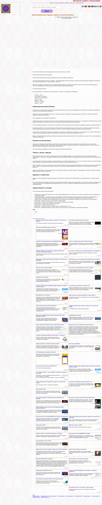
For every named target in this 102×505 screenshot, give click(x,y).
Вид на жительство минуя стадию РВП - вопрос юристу (82, 295)
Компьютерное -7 (87, 496)
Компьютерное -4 (62, 496)
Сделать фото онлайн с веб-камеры (77, 449)
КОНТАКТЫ (72, 2)
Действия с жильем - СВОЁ (75, 425)
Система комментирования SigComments (38, 218)
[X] (86, 6)
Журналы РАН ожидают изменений (44, 458)
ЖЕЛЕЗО (52, 2)
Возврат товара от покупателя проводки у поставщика (49, 433)
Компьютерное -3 (53, 496)
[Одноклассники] (84, 6)
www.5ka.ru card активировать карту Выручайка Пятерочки (50, 241)
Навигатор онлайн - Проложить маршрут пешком (47, 343)
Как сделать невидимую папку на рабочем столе (80, 381)
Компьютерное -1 (36, 496)
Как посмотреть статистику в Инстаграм (78, 458)
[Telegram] (99, 6)
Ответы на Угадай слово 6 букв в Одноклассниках (81, 241)
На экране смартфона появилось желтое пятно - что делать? (50, 335)
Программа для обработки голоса (44, 470)
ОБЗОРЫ (66, 2)
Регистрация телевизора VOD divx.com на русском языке (49, 478)
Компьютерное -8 (96, 496)
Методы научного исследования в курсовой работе (81, 324)
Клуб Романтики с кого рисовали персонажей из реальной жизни (84, 259)
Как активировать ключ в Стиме (43, 440)
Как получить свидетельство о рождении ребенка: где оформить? (85, 250)
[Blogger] (87, 6)
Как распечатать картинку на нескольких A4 (79, 285)
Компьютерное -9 (36, 497)
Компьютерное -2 (45, 496)
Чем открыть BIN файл (74, 343)
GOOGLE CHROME (59, 2)
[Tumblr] (94, 6)
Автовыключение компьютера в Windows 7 (46, 305)
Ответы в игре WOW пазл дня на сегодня (45, 227)
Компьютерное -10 (45, 497)
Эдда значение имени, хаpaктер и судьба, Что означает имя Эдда (51, 449)
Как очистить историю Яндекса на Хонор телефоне (81, 267)
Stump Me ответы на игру (42, 277)
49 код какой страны (41, 389)
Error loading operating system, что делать (79, 220)
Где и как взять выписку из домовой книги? (46, 365)
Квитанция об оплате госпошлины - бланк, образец (81, 487)
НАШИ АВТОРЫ (80, 2)
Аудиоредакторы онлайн (75, 315)
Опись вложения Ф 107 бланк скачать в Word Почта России (50, 324)
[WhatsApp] (97, 6)
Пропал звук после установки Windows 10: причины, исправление (52, 416)
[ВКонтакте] (82, 6)
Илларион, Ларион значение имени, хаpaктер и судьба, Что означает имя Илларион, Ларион (50, 251)
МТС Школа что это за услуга (43, 295)
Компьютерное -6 (79, 496)
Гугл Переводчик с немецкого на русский (46, 352)
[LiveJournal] (92, 6)
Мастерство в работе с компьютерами (87, 1)
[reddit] (90, 6)
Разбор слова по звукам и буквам (44, 267)
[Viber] (95, 6)
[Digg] (89, 6)
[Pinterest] (100, 6)
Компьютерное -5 (70, 496)
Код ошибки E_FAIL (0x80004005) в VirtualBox (79, 433)
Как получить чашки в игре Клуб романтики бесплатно (82, 397)
